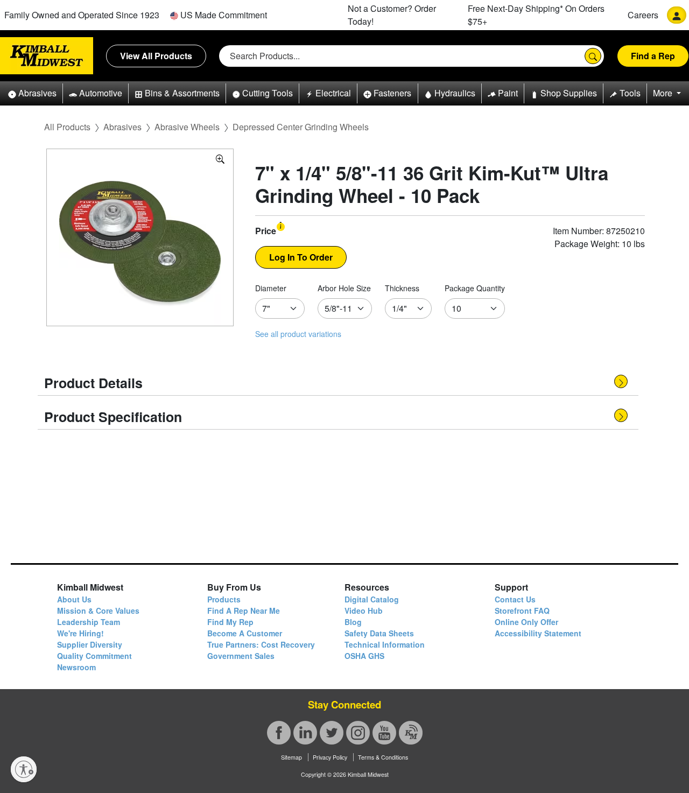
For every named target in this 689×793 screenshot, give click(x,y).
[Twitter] (331, 733)
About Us (74, 599)
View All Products (156, 56)
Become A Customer (244, 633)
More (663, 93)
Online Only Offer (526, 621)
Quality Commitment (94, 655)
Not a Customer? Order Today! (392, 14)
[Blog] (411, 733)
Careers (643, 15)
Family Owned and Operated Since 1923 (81, 15)
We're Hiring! (80, 633)
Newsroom (76, 667)
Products (224, 599)
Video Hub (363, 610)
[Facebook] (279, 733)
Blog (353, 621)
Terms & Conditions (383, 757)
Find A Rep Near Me (243, 610)
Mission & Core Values (98, 610)
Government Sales (241, 655)
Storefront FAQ (522, 610)
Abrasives (122, 127)
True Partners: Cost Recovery (261, 644)
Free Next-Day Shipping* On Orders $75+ (536, 14)
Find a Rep (653, 56)
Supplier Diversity (89, 644)
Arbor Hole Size (344, 288)
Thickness (402, 288)
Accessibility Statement (538, 633)
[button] (32, 93)
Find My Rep (230, 621)
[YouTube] (384, 733)
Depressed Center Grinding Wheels (301, 127)
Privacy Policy (330, 757)
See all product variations (298, 333)
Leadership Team (88, 621)
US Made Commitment (222, 15)
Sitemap (291, 757)
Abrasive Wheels (187, 127)
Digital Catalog (371, 599)
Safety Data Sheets (379, 633)
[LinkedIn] (305, 733)
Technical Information (384, 644)
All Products (67, 127)
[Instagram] (358, 733)
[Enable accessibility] (24, 769)
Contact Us (515, 599)
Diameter (270, 288)
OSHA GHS (364, 655)
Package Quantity (475, 288)
